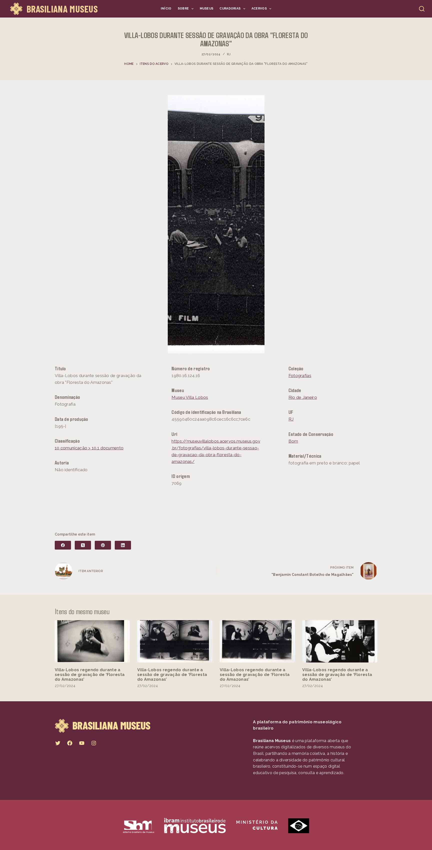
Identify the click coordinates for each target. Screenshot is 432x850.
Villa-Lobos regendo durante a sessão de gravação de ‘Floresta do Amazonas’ (89, 674)
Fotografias (299, 375)
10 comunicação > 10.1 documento (89, 447)
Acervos (259, 8)
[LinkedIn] (123, 545)
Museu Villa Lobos (190, 397)
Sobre (183, 8)
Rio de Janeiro (302, 397)
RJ (229, 54)
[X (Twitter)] (83, 545)
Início (166, 8)
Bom (293, 441)
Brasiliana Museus (62, 9)
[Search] (421, 9)
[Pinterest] (103, 545)
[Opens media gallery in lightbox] (216, 224)
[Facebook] (63, 545)
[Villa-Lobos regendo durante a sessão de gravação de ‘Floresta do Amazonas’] (92, 641)
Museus (207, 8)
